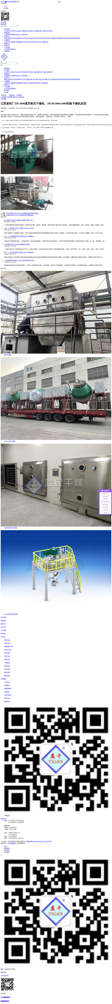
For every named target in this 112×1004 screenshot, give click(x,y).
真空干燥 (13, 38)
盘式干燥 (35, 38)
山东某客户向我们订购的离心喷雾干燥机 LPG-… (19, 220)
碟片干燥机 (7, 355)
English (6, 8)
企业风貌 (37, 31)
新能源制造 (19, 42)
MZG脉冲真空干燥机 (10, 527)
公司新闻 (7, 34)
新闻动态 (7, 32)
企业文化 (19, 31)
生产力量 (43, 31)
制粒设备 (59, 38)
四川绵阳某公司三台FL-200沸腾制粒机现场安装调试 (22, 213)
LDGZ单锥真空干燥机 (11, 614)
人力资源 (7, 47)
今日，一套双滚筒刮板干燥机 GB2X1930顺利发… (19, 252)
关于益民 (7, 29)
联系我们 (7, 51)
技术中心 (19, 34)
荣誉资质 (25, 31)
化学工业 (39, 42)
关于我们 (7, 70)
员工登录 (3, 22)
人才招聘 (7, 49)
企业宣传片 (49, 31)
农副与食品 (32, 42)
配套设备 (77, 38)
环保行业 (26, 42)
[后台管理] (48, 841)
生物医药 (13, 42)
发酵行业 (45, 42)
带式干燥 (41, 38)
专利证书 (31, 31)
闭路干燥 (47, 38)
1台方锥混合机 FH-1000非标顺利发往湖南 (17, 244)
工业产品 (7, 42)
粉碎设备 (71, 38)
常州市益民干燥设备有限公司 (10, 1)
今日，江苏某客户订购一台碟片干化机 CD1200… (19, 228)
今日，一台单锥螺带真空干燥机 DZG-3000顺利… (19, 236)
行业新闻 (13, 34)
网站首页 (7, 68)
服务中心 (7, 43)
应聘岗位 (13, 49)
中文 (5, 6)
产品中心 (7, 36)
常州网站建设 (12, 843)
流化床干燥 (28, 38)
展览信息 (25, 34)
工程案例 (7, 40)
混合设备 (65, 38)
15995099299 (4, 975)
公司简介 (7, 31)
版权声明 (29, 841)
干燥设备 (53, 38)
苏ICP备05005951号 (39, 841)
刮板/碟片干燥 (20, 38)
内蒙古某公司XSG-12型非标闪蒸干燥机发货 (19, 215)
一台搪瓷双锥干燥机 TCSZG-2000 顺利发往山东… (19, 260)
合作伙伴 (13, 31)
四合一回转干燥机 (9, 441)
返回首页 (3, 24)
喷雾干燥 (7, 38)
